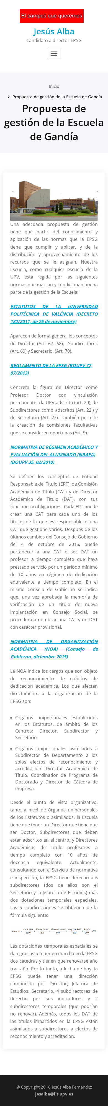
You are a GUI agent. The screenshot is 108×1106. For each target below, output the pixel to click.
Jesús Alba (54, 31)
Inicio (54, 86)
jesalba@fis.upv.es (54, 1094)
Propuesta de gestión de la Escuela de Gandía (57, 96)
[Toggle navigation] (54, 53)
